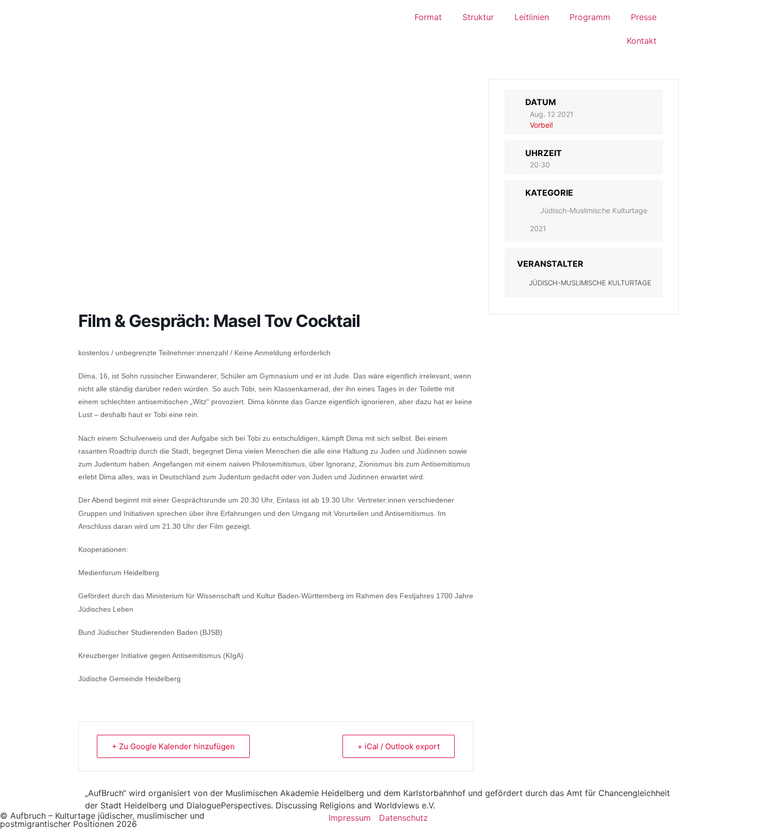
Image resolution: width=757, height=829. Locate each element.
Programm (590, 17)
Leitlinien (531, 17)
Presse (644, 17)
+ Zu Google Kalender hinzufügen (173, 746)
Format (428, 17)
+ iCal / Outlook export (398, 746)
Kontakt (642, 41)
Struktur (478, 17)
